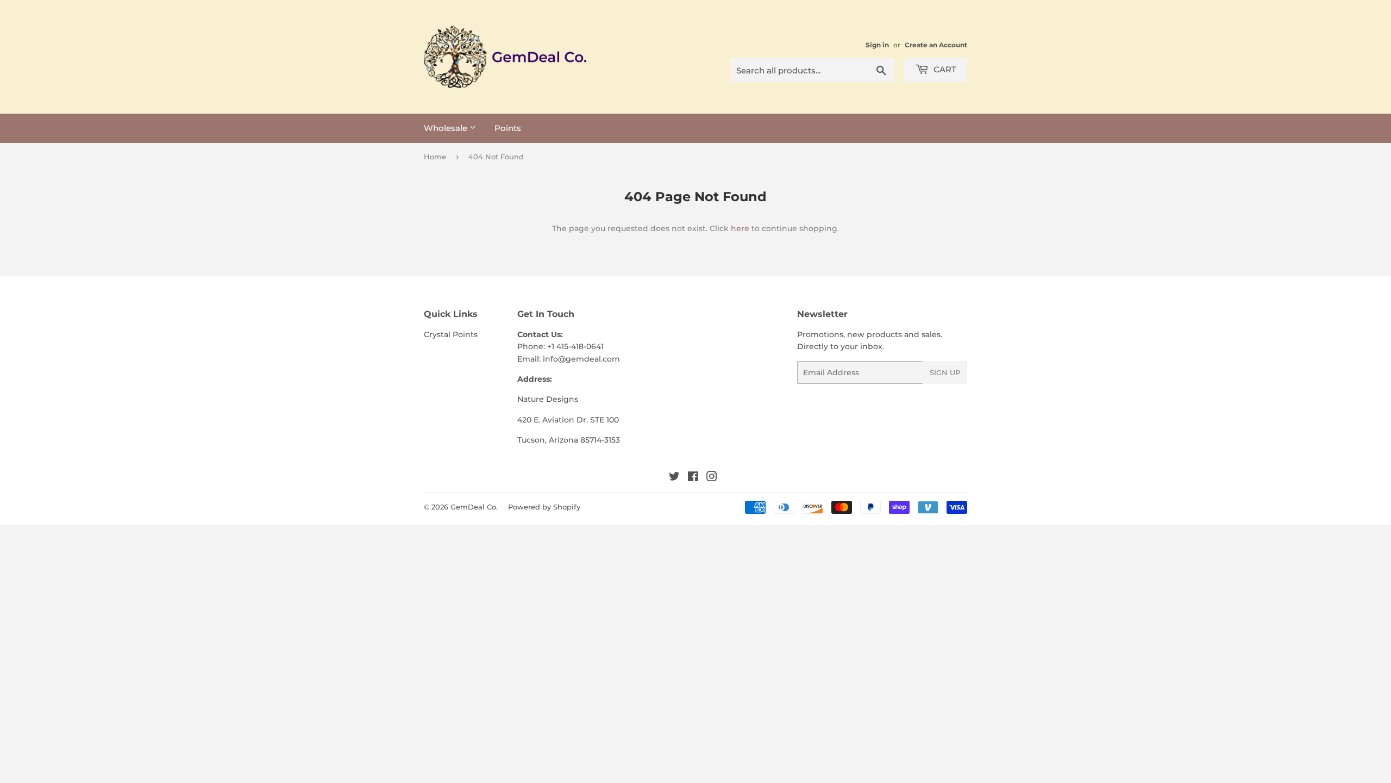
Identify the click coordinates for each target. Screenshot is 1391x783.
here (740, 228)
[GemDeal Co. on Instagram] (711, 478)
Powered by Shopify (544, 506)
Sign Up (945, 372)
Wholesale (446, 128)
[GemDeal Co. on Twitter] (674, 478)
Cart (943, 69)
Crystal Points (451, 334)
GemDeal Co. (474, 506)
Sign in (877, 45)
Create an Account (936, 45)
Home (435, 156)
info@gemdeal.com (581, 359)
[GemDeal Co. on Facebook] (693, 478)
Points (507, 128)
